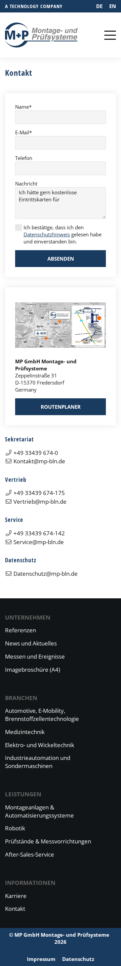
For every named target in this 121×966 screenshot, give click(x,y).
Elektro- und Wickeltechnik (39, 745)
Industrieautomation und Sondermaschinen (37, 762)
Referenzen (20, 630)
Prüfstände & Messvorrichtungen (48, 841)
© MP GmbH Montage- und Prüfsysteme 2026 (60, 938)
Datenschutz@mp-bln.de (45, 573)
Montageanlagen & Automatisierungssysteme (39, 811)
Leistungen (23, 794)
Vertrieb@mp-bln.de (40, 501)
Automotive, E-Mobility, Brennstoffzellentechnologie (42, 715)
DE (99, 6)
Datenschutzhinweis (47, 234)
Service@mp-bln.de (38, 542)
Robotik (15, 828)
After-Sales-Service (29, 854)
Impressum (41, 959)
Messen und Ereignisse (35, 656)
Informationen (30, 883)
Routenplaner (61, 406)
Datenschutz (78, 959)
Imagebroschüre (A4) (32, 669)
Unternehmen (27, 617)
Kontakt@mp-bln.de (39, 461)
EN (112, 6)
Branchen (21, 698)
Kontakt (15, 908)
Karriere (16, 896)
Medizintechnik (25, 732)
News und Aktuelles (31, 643)
